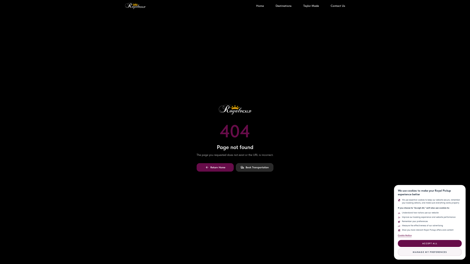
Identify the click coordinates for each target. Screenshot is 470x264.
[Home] (135, 5)
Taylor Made (311, 6)
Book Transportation (257, 167)
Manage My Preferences (430, 252)
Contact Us (338, 6)
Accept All (430, 243)
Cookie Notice (405, 235)
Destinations (284, 6)
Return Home (217, 167)
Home (260, 6)
